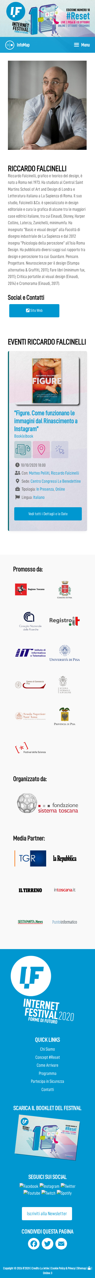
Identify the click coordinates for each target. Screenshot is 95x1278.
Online (60, 489)
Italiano (39, 497)
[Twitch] (48, 1193)
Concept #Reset (47, 1057)
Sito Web (36, 310)
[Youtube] (31, 1193)
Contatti (47, 1089)
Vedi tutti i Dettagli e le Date (48, 514)
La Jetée (44, 1268)
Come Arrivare (47, 1065)
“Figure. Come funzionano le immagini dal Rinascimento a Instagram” (46, 421)
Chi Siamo (47, 1049)
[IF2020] (21, 17)
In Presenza (45, 489)
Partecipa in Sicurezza (47, 1081)
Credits (36, 1268)
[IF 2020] (74, 17)
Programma (47, 1073)
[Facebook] (29, 1186)
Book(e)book (23, 436)
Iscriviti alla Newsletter (47, 1213)
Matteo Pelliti (39, 473)
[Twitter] (68, 1186)
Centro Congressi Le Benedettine (56, 481)
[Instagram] (49, 1186)
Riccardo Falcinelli (65, 473)
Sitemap (81, 1268)
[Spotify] (64, 1193)
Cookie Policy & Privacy (63, 1268)
